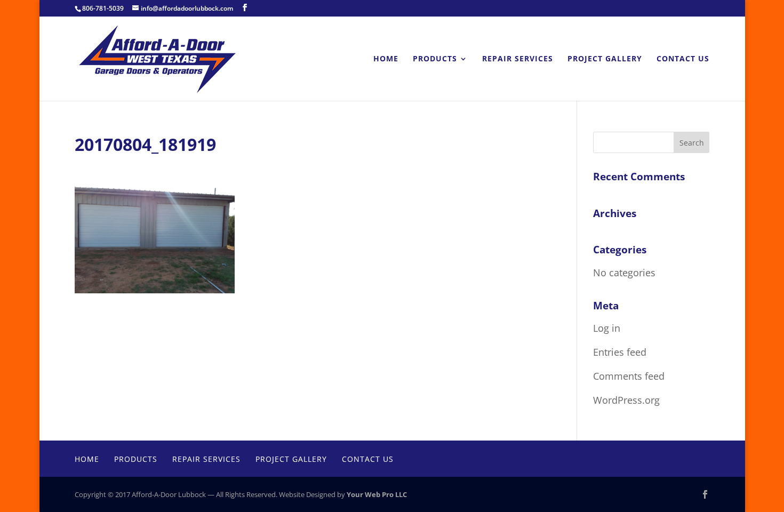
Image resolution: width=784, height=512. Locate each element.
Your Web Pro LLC (377, 494)
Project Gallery (604, 59)
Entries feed (619, 352)
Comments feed (629, 376)
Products (435, 59)
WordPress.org (626, 400)
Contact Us (683, 59)
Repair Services (517, 59)
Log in (606, 328)
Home (385, 59)
